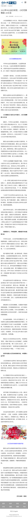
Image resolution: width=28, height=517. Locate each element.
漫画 (10, 506)
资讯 (17, 503)
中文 (11, 511)
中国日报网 (3, 6)
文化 (3, 506)
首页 (3, 503)
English (16, 511)
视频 (17, 506)
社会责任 (10, 6)
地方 (24, 506)
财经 (24, 503)
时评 (10, 503)
